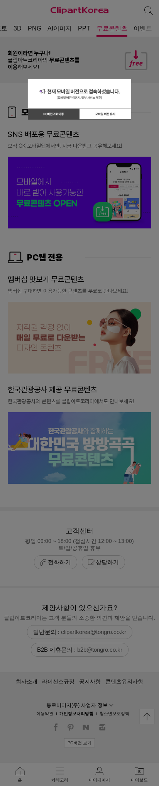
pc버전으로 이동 (54, 114)
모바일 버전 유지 (105, 114)
